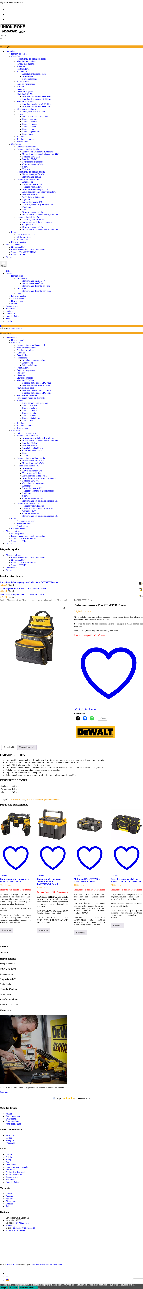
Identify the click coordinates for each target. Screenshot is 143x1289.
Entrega (9, 1159)
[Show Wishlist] (1, 42)
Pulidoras (21, 66)
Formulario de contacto (16, 1230)
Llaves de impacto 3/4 (32, 184)
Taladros (20, 136)
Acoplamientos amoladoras (34, 74)
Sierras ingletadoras (31, 131)
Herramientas (11, 51)
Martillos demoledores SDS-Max (36, 99)
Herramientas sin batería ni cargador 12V (40, 229)
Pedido (9, 1157)
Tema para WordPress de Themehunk (47, 1265)
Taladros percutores (25, 139)
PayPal (9, 1114)
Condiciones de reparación (17, 1167)
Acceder (9, 1196)
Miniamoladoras (29, 79)
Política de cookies (14, 1174)
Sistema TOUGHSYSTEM (23, 252)
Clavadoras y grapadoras (33, 197)
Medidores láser (24, 237)
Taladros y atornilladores (33, 219)
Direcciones (11, 1201)
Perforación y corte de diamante (31, 111)
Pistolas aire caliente (25, 64)
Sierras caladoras (29, 119)
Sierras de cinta (29, 126)
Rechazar (13, 1287)
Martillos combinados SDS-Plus (36, 106)
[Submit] (1, 38)
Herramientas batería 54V (28, 149)
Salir (8, 1206)
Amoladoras (22, 71)
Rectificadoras (23, 69)
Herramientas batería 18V (28, 179)
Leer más (6, 930)
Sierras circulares (29, 121)
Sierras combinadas (30, 124)
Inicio (2, 600)
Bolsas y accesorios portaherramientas (28, 249)
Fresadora (21, 86)
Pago (8, 1162)
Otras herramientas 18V (32, 212)
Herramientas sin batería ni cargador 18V (40, 214)
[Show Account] (5, 42)
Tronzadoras (22, 141)
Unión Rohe (12, 1265)
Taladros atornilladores (32, 187)
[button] (63, 608)
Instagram (10, 1140)
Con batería (16, 144)
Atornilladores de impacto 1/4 (35, 189)
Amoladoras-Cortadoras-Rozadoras (37, 152)
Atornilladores (23, 81)
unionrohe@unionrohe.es (24, 1228)
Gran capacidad (18, 247)
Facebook (10, 1135)
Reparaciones (11, 1177)
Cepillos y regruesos (26, 84)
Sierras (20, 114)
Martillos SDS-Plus (25, 101)
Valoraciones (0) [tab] (26, 747)
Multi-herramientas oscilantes (35, 116)
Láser (13, 232)
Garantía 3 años (12, 1182)
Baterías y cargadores (26, 146)
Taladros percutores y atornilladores (38, 204)
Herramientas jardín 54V (33, 177)
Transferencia (12, 1119)
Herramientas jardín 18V (33, 174)
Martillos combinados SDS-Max (36, 96)
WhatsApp (10, 1143)
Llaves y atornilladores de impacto (37, 222)
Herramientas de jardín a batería (31, 172)
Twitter (9, 1138)
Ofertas (9, 257)
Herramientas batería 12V (28, 217)
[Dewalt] (95, 739)
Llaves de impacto (25, 91)
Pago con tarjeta (13, 1116)
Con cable (15, 56)
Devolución (11, 1164)
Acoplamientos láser (26, 234)
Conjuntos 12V (29, 224)
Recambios (10, 1179)
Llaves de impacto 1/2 (32, 202)
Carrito (9, 1154)
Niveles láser (22, 239)
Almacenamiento (13, 244)
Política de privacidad (15, 1172)
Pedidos (9, 1198)
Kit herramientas (18, 242)
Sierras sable (27, 134)
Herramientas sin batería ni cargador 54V (40, 154)
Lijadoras (21, 89)
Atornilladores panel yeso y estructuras (39, 192)
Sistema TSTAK (18, 254)
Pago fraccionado (13, 1124)
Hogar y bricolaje (19, 54)
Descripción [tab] (9, 747)
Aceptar (4, 1287)
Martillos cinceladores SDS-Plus (36, 104)
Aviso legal (11, 1169)
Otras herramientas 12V (32, 227)
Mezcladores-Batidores (27, 109)
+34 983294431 (16, 328)
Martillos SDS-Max (25, 94)
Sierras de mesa (29, 129)
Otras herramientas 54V (32, 164)
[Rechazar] (39, 1288)
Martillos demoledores (26, 61)
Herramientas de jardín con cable (31, 59)
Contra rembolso (13, 1121)
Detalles (9, 1204)
